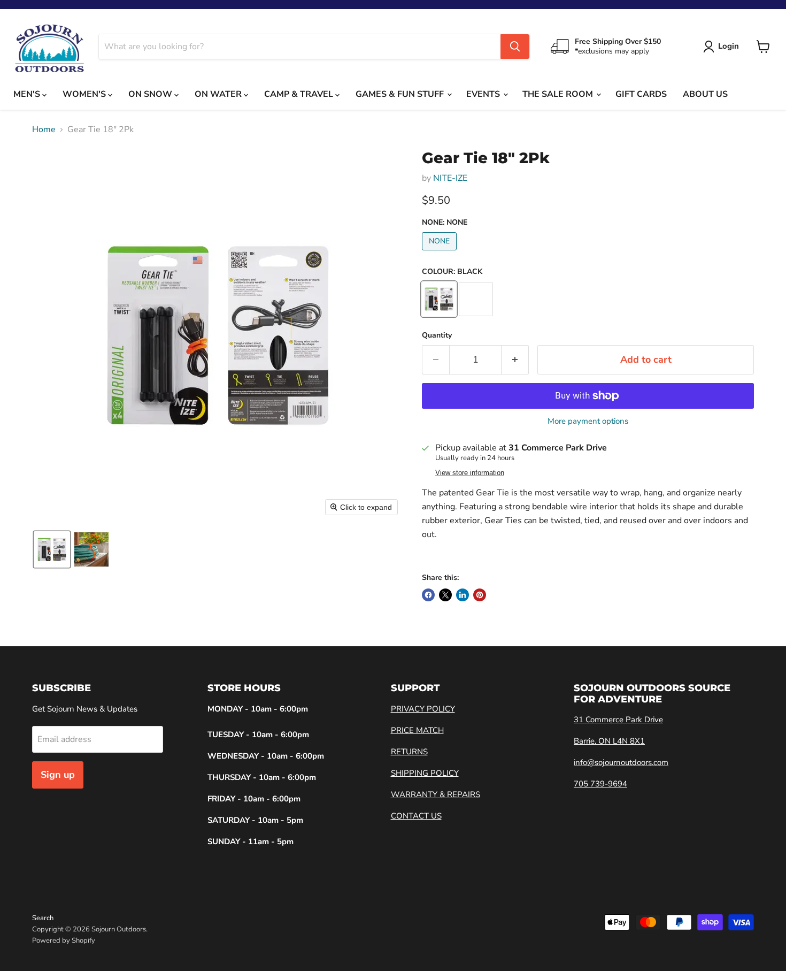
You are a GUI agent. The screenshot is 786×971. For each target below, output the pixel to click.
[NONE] (440, 253)
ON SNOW (151, 94)
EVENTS (484, 94)
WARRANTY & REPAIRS (435, 794)
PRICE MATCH (417, 730)
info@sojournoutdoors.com (621, 762)
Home (44, 129)
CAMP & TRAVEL (299, 94)
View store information (469, 473)
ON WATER (219, 94)
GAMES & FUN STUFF (401, 94)
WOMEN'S (85, 94)
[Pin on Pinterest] (479, 594)
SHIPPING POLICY (425, 773)
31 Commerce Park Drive (618, 719)
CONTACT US (416, 816)
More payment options (588, 421)
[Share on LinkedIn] (462, 594)
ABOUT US (705, 94)
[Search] (514, 46)
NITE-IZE (450, 178)
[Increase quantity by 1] (515, 359)
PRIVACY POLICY (423, 709)
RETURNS (409, 751)
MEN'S (27, 94)
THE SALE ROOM (558, 94)
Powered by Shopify (63, 940)
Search (42, 918)
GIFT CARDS (641, 94)
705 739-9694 (600, 783)
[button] (52, 549)
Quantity (437, 335)
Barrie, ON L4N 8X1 (609, 741)
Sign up (58, 774)
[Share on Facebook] (428, 594)
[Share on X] (445, 594)
